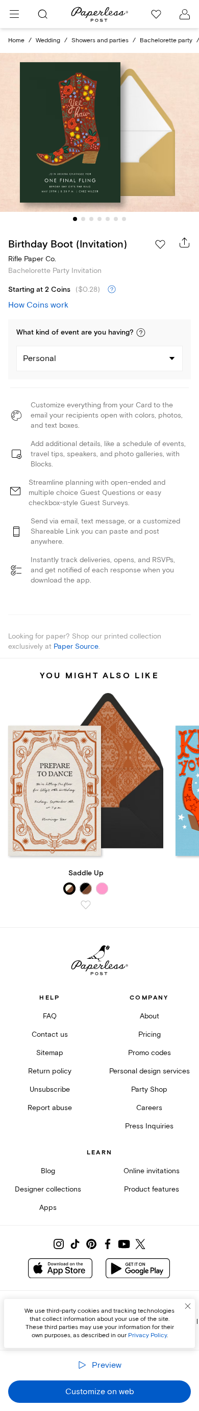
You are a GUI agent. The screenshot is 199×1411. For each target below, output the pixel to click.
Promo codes (149, 1052)
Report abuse (50, 1107)
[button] (141, 332)
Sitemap (49, 1052)
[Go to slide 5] (108, 219)
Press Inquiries (149, 1126)
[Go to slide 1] (75, 219)
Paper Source (76, 646)
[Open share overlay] (185, 242)
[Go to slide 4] (99, 219)
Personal (39, 358)
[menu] (14, 14)
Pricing (149, 1034)
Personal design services (149, 1071)
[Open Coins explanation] (111, 290)
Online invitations (151, 1171)
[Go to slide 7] (124, 219)
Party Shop (149, 1089)
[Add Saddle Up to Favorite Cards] (86, 905)
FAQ (50, 1016)
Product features (151, 1189)
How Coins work (38, 305)
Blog (48, 1171)
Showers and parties (100, 40)
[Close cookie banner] (188, 1306)
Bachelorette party (166, 40)
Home (16, 40)
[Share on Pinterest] (91, 1244)
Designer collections (48, 1189)
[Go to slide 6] (116, 219)
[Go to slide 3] (91, 219)
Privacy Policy (147, 1335)
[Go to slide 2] (83, 219)
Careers (149, 1107)
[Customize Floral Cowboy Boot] (99, 132)
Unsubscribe (50, 1089)
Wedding (48, 40)
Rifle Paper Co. (32, 259)
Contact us (50, 1034)
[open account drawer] (184, 14)
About (149, 1016)
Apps (48, 1207)
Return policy (49, 1071)
